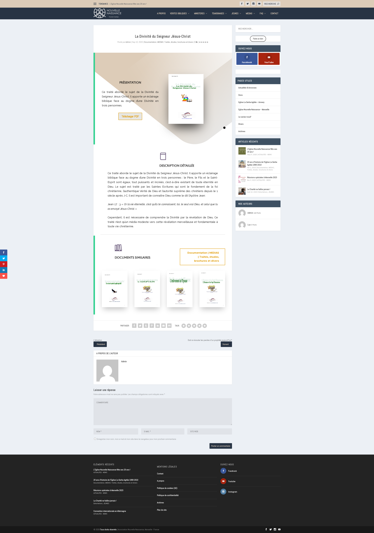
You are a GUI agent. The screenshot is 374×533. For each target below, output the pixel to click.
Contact (274, 13)
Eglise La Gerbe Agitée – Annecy (251, 102)
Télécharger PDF (130, 116)
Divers (241, 124)
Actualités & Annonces (247, 87)
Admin (128, 42)
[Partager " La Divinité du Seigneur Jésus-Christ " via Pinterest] (152, 326)
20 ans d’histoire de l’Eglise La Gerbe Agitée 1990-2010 (262, 163)
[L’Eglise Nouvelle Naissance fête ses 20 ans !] (242, 151)
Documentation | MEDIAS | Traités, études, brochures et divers (203, 256)
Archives (241, 131)
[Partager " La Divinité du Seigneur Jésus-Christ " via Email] (163, 326)
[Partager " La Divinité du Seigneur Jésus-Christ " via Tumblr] (146, 326)
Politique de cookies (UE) (167, 488)
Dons (240, 95)
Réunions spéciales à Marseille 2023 (262, 177)
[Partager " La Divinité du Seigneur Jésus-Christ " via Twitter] (140, 326)
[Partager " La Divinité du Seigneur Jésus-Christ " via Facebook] (134, 326)
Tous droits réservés (108, 529)
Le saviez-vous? (244, 116)
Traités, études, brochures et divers (178, 42)
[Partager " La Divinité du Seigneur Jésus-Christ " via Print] (169, 326)
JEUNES (235, 13)
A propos (160, 480)
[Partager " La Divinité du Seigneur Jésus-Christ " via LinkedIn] (158, 326)
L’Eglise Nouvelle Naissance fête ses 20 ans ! (128, 3)
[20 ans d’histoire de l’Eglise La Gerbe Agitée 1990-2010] (242, 164)
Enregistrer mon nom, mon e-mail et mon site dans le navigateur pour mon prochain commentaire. (136, 439)
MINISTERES (199, 13)
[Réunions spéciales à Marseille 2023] (242, 179)
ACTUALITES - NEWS (265, 154)
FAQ (261, 13)
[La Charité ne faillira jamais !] (242, 191)
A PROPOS (161, 13)
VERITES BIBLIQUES (178, 13)
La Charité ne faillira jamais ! (258, 189)
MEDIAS (249, 13)
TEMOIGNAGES (218, 13)
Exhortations (262, 192)
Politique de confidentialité (168, 495)
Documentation (150, 42)
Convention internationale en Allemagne (110, 511)
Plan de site (162, 510)
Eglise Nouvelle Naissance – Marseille (253, 109)
